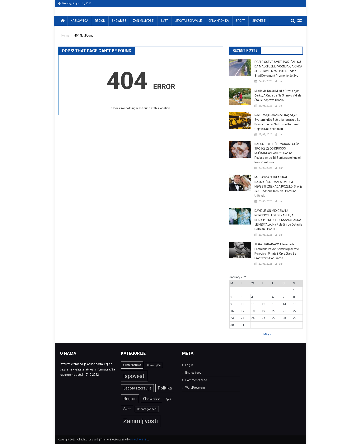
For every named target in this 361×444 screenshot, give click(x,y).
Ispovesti (259, 20)
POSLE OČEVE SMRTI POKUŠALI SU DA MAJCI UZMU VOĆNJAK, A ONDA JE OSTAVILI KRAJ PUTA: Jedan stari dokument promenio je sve (278, 68)
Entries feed (193, 372)
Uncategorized (146, 409)
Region (100, 20)
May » (267, 334)
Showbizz (119, 20)
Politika (165, 388)
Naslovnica (79, 20)
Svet (164, 20)
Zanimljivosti (143, 20)
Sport (240, 20)
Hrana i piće (154, 365)
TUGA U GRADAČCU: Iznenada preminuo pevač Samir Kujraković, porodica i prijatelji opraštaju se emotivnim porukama (276, 251)
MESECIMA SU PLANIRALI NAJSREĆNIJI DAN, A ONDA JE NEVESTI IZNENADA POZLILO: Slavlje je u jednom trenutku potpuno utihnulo (278, 186)
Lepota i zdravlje (188, 20)
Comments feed (196, 380)
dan (281, 81)
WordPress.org (195, 387)
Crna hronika (218, 20)
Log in (189, 365)
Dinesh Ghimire (139, 439)
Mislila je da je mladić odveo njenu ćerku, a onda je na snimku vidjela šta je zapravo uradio (277, 95)
